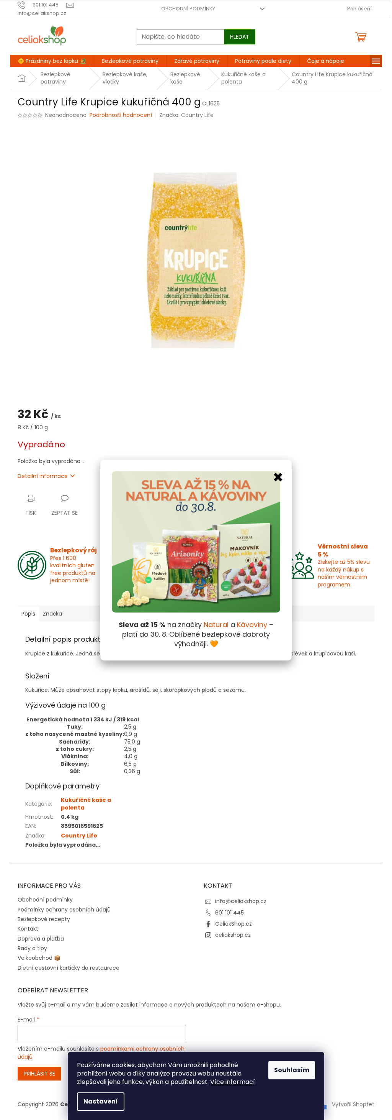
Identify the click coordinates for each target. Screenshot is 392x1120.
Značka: (186, 115)
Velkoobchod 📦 (39, 958)
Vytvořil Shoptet (353, 1104)
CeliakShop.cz (233, 924)
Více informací (232, 1081)
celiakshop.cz (233, 935)
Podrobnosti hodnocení (121, 115)
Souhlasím (291, 1070)
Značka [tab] (52, 613)
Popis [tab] (28, 613)
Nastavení (100, 1101)
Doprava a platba (41, 939)
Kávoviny (252, 624)
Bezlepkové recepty (44, 919)
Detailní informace (43, 476)
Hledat (239, 37)
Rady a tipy (32, 948)
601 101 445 (229, 912)
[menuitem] (52, 61)
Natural (216, 624)
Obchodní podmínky (188, 8)
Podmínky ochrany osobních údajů (64, 909)
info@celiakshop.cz (240, 901)
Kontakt (28, 929)
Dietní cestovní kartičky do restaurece (68, 968)
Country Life (79, 835)
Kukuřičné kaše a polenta (86, 803)
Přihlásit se (39, 1073)
